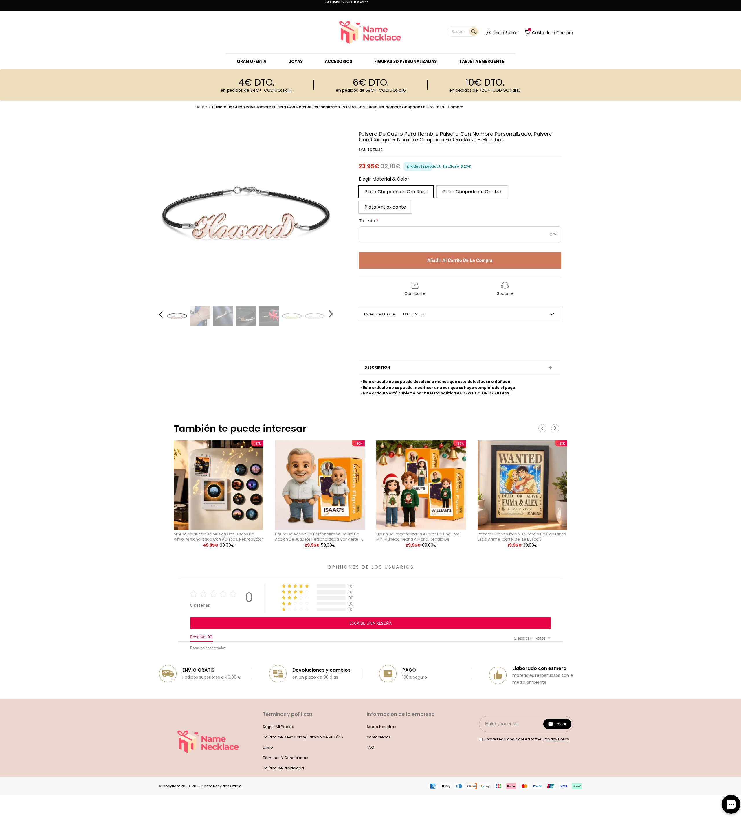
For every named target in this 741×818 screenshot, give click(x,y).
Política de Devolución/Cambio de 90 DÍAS (303, 737)
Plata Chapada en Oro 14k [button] (472, 191)
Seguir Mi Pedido (278, 726)
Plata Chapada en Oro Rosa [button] (396, 191)
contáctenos (379, 737)
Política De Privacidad (283, 768)
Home (201, 107)
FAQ (370, 747)
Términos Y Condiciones (285, 757)
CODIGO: (278, 90)
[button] (463, 31)
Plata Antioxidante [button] (385, 207)
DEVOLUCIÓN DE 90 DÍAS (486, 393)
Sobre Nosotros (381, 726)
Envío (268, 747)
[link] (296, 61)
